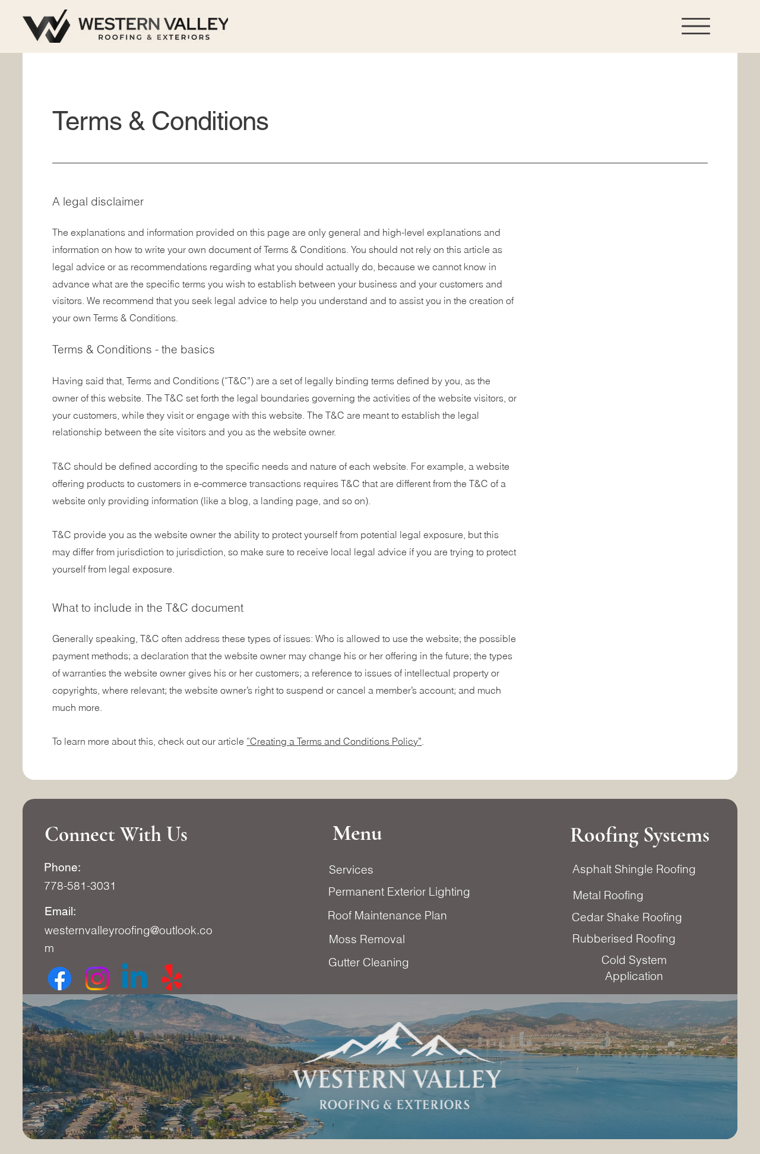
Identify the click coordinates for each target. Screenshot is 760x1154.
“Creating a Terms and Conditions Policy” (334, 741)
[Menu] (696, 26)
